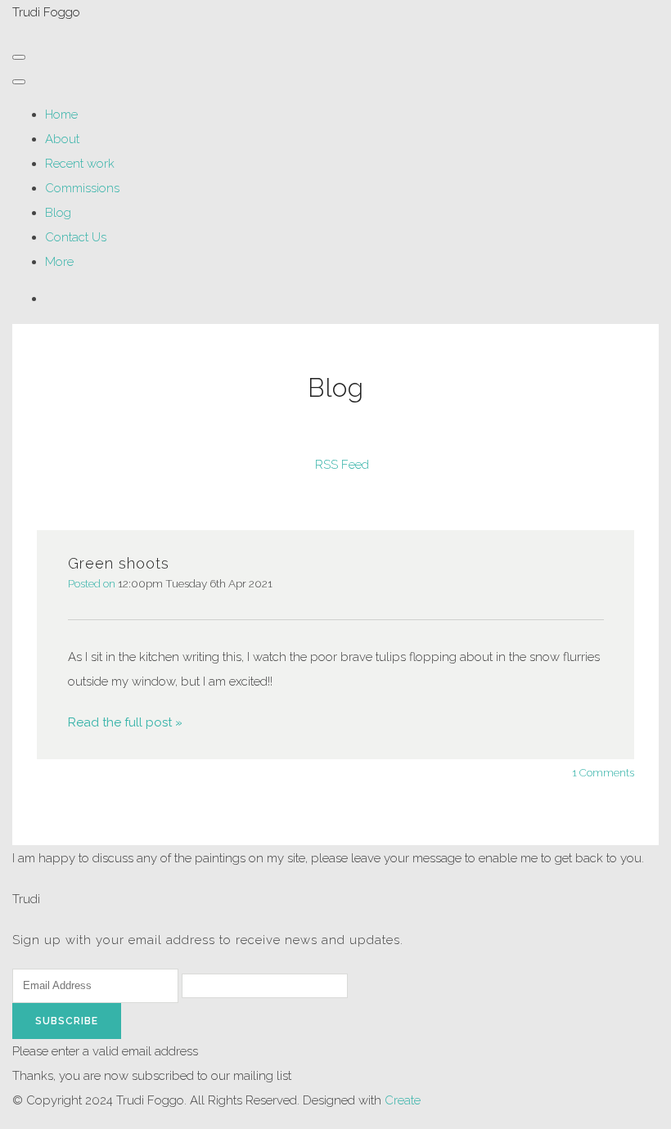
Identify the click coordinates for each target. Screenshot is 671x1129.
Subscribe (66, 1021)
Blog (58, 212)
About (62, 139)
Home (61, 114)
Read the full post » (125, 722)
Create (403, 1100)
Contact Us (75, 237)
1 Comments (603, 772)
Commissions (82, 188)
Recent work (80, 163)
